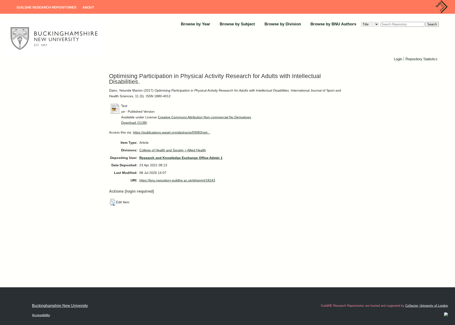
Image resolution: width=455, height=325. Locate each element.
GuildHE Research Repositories (46, 7)
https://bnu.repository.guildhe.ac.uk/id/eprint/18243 (177, 180)
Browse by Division (282, 24)
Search (432, 24)
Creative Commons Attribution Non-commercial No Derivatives (204, 117)
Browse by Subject (237, 24)
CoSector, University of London (426, 305)
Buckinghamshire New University (60, 306)
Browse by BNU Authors (333, 24)
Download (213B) (134, 123)
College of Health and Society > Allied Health (172, 150)
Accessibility (41, 315)
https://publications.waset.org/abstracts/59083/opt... (171, 132)
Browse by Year (195, 24)
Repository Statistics (421, 59)
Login (398, 59)
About (88, 7)
